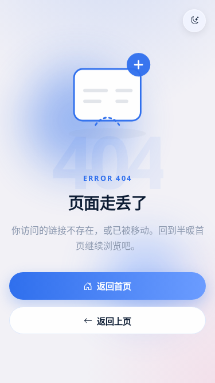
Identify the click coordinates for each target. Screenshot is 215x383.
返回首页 (114, 286)
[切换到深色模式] (194, 20)
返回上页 (114, 321)
